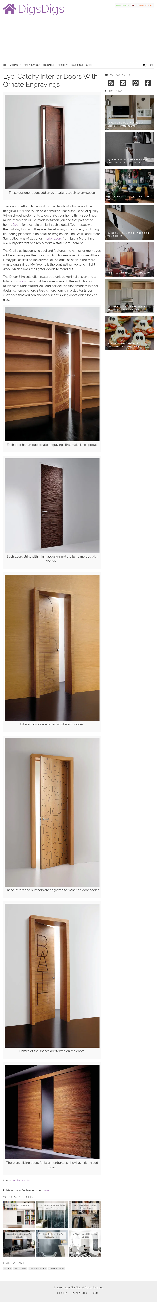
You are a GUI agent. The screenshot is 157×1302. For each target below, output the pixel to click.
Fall (133, 5)
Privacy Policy (80, 1293)
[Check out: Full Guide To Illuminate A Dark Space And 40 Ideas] (52, 1243)
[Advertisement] (78, 40)
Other (89, 65)
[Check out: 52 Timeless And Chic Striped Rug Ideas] (85, 1243)
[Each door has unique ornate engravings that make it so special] (52, 440)
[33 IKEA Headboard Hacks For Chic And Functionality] (129, 149)
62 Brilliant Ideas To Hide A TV (19, 1205)
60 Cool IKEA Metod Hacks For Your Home (128, 234)
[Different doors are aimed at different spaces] (52, 720)
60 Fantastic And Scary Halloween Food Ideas (123, 344)
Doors (17, 225)
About (96, 1293)
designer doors (38, 1268)
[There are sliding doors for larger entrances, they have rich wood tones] (52, 1158)
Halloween (122, 5)
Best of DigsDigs (32, 65)
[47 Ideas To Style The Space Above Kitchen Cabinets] (129, 296)
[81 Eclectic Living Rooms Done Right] (129, 186)
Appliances (15, 65)
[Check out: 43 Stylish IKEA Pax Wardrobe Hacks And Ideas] (52, 1214)
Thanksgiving (144, 5)
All (4, 65)
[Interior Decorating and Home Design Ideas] (33, 15)
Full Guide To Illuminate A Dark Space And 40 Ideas (52, 1235)
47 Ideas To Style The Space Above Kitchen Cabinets (126, 308)
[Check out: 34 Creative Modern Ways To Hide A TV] (19, 1243)
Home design (77, 65)
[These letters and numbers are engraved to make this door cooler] (52, 885)
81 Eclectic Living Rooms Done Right (128, 197)
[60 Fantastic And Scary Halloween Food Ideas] (129, 333)
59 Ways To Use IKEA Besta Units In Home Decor (125, 124)
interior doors (52, 238)
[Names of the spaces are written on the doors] (52, 1046)
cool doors (20, 1268)
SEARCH (149, 65)
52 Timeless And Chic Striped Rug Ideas (85, 1235)
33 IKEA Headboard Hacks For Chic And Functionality (127, 161)
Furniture (63, 65)
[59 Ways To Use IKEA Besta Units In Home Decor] (129, 112)
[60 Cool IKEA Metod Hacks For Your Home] (129, 222)
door (23, 281)
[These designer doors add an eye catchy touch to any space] (52, 188)
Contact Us (61, 1293)
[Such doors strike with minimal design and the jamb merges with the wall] (52, 552)
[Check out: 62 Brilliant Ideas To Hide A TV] (19, 1214)
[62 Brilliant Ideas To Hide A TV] (129, 259)
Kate (46, 1190)
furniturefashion (21, 1180)
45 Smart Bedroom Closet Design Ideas (85, 1206)
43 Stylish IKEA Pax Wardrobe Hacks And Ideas (52, 1206)
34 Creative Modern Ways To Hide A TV (19, 1235)
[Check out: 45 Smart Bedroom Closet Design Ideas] (85, 1214)
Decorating (48, 65)
